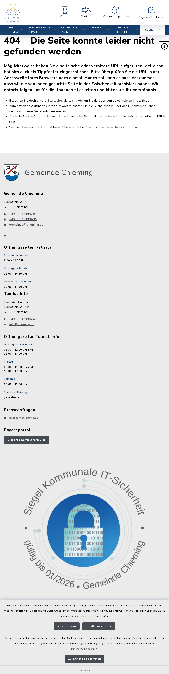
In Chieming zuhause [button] (69, 30)
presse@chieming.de (23, 418)
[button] (164, 46)
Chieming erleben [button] (96, 30)
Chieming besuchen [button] (123, 30)
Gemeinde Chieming (59, 173)
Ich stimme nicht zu (99, 626)
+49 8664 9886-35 (23, 219)
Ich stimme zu (66, 626)
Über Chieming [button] (13, 30)
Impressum (85, 670)
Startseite (55, 101)
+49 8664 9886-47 (23, 319)
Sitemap (52, 116)
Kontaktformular (126, 127)
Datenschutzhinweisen (83, 616)
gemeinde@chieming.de (26, 225)
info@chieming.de (21, 324)
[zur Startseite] (13, 12)
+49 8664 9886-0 (22, 214)
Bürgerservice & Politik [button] (39, 30)
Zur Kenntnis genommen (84, 659)
